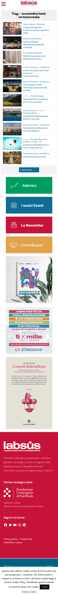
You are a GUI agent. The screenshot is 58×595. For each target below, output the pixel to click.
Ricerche (41, 24)
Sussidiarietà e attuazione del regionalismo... (35, 129)
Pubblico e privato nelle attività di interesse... (34, 57)
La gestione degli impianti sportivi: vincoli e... (35, 117)
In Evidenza (44, 67)
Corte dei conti (29, 110)
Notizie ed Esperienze (32, 38)
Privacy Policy (29, 591)
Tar (40, 141)
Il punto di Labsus (30, 67)
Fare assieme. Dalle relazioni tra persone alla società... (35, 87)
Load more (26, 169)
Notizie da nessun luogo (34, 156)
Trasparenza (26, 538)
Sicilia (34, 141)
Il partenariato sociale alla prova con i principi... (35, 100)
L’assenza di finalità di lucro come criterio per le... (36, 146)
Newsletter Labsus (13, 542)
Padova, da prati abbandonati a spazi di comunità (33, 44)
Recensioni (27, 53)
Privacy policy (10, 538)
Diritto (26, 96)
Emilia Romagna (37, 96)
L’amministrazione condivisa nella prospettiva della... (36, 30)
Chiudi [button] (44, 586)
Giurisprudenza (30, 113)
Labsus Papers (29, 24)
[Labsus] (29, 3)
